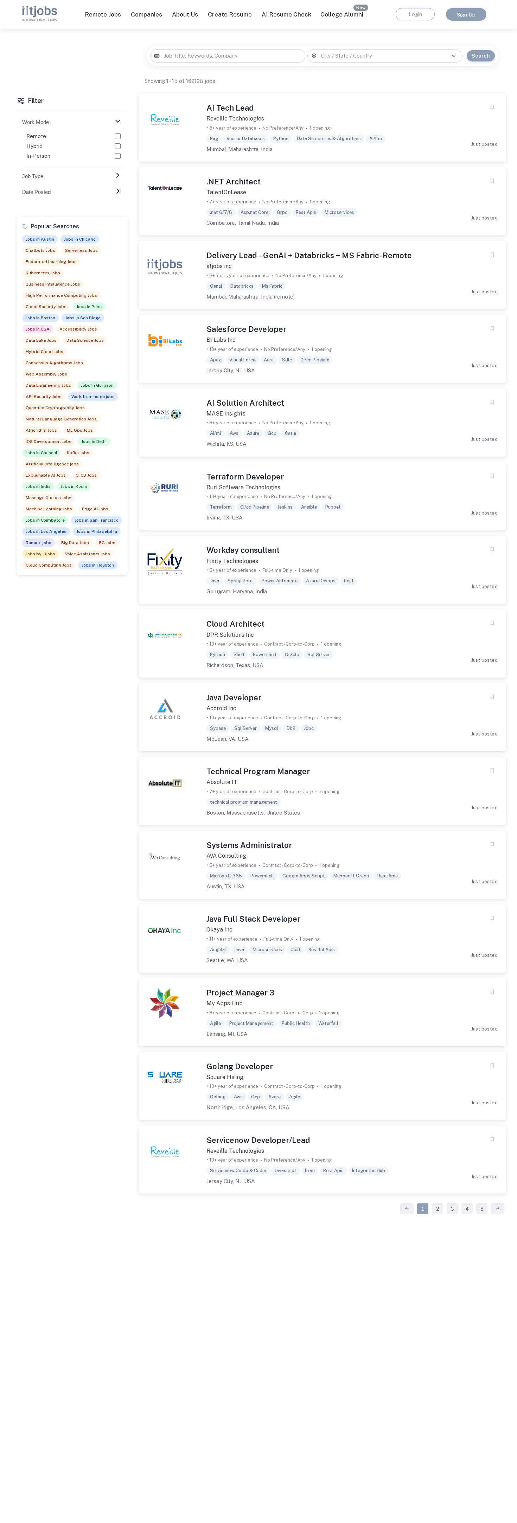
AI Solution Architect (245, 402)
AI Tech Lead (230, 107)
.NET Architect (233, 181)
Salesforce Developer (246, 329)
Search (481, 56)
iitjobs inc (219, 266)
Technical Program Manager (258, 771)
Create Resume (230, 14)
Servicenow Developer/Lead (258, 1140)
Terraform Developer (245, 476)
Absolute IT (221, 782)
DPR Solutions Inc (230, 635)
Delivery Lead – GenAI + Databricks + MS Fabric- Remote (309, 255)
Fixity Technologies (232, 561)
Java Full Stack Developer (253, 918)
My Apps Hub (224, 1003)
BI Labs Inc (221, 339)
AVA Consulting (226, 855)
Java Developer (233, 697)
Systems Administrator (249, 845)
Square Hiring (224, 1077)
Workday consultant (243, 550)
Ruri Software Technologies (243, 487)
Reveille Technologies (235, 118)
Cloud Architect (235, 623)
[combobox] (227, 56)
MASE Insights (225, 413)
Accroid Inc (221, 708)
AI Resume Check (286, 14)
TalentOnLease (226, 192)
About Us (185, 14)
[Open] (453, 56)
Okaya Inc (219, 929)
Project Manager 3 (240, 992)
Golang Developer (239, 1066)
